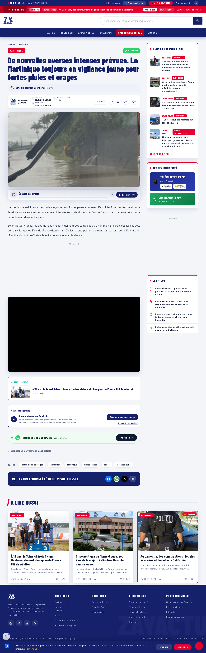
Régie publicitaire (137, 612)
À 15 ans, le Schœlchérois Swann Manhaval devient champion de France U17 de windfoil (36, 560)
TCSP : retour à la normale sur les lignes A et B (163, 9)
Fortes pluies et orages (32, 464)
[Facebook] (108, 479)
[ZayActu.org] (8, 20)
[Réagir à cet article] (111, 101)
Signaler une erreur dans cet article (29, 450)
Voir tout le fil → (161, 154)
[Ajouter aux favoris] (118, 101)
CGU (186, 638)
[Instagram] (27, 623)
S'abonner (133, 50)
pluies (107, 464)
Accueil (11, 44)
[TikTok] (19, 623)
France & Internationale (66, 620)
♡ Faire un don (113, 3)
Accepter (183, 647)
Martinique (23, 44)
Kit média (170, 612)
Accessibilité (197, 638)
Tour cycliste (98, 612)
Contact (153, 32)
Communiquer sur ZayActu (179, 602)
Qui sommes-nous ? (138, 602)
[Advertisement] (74, 269)
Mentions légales (147, 638)
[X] (124, 479)
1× (112, 194)
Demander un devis (175, 617)
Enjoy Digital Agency (66, 638)
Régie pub (67, 32)
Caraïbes (59, 610)
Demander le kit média (128, 423)
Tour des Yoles (99, 607)
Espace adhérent (137, 607)
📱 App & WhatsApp (161, 3)
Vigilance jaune (124, 464)
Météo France (90, 464)
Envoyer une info (183, 3)
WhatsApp (106, 32)
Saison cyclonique (130, 32)
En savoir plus (30, 648)
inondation (55, 464)
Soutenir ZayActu (137, 617)
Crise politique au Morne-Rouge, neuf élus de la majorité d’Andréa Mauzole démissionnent (100, 560)
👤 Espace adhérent (134, 3)
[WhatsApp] (116, 479)
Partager (101, 101)
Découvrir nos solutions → (122, 417)
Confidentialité (164, 638)
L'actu (58, 607)
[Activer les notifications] (6, 636)
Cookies (177, 638)
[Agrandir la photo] (74, 149)
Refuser (164, 647)
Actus (51, 32)
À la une (58, 615)
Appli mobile (86, 32)
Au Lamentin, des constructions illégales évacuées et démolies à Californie (60, 9)
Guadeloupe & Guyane (65, 625)
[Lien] (132, 479)
